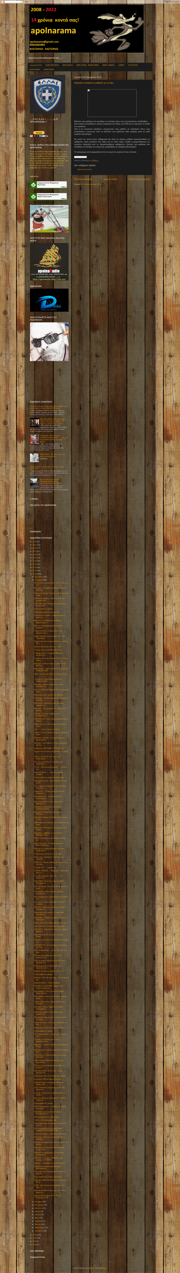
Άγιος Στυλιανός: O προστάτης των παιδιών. (49, 926)
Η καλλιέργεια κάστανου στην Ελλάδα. (48, 854)
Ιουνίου (37, 1215)
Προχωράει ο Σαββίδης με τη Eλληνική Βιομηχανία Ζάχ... (48, 834)
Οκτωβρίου (38, 1202)
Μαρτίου (38, 1224)
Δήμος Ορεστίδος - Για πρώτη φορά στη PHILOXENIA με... (48, 844)
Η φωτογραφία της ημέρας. (43, 1031)
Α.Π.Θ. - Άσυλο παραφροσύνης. (45, 1120)
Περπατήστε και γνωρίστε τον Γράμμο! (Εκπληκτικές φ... (48, 1113)
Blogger (103, 1268)
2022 (34, 541)
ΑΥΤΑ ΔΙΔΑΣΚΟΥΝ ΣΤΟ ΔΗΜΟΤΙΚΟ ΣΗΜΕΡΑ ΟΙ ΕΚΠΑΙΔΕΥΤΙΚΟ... (48, 1129)
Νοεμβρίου (38, 580)
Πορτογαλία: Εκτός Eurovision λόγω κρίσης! (50, 1076)
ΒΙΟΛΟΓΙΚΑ (68, 65)
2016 (34, 561)
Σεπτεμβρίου (39, 1205)
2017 (34, 558)
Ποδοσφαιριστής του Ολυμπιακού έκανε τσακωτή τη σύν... (48, 967)
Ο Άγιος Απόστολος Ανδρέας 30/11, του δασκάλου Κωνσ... (48, 632)
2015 (34, 564)
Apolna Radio (34, 69)
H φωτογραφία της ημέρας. (43, 609)
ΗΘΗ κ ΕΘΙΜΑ (109, 65)
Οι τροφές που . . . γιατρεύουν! (45, 867)
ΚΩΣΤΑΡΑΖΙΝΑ (52, 65)
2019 (34, 551)
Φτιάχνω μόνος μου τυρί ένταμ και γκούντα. (49, 1028)
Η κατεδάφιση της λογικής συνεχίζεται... (48, 1177)
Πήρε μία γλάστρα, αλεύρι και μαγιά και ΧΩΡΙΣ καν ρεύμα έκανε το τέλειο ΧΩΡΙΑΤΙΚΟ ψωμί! (48, 407)
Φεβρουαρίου (39, 1227)
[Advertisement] (48, 380)
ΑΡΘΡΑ (121, 65)
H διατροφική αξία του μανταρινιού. (47, 612)
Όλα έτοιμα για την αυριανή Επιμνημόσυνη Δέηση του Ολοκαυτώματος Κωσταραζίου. (51, 481)
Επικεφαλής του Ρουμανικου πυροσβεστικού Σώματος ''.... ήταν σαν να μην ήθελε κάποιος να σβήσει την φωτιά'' (53, 439)
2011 (34, 1235)
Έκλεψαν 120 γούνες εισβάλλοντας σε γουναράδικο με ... (47, 715)
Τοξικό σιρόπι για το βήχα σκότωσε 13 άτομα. (50, 923)
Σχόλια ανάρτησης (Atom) (92, 184)
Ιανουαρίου (38, 1231)
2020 (34, 548)
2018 (34, 554)
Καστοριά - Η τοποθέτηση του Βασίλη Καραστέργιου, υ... (47, 621)
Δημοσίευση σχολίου (84, 169)
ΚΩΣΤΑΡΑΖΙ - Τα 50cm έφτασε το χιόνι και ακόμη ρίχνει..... (52, 455)
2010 (34, 1238)
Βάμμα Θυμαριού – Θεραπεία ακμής (47, 983)
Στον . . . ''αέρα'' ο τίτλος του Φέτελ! (47, 729)
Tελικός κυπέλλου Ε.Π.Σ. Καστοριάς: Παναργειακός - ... (47, 758)
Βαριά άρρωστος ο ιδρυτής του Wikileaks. (49, 695)
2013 (34, 571)
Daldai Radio (49, 69)
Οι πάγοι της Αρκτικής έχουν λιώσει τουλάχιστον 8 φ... (47, 1040)
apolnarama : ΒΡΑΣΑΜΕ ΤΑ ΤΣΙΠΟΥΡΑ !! (49, 748)
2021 (34, 545)
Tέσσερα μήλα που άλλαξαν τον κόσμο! (48, 650)
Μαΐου (37, 1218)
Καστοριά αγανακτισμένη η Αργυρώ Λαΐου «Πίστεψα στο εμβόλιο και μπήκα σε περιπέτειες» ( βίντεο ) (52, 421)
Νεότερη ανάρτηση (83, 179)
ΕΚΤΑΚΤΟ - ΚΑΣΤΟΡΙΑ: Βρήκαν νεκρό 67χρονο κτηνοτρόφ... (48, 987)
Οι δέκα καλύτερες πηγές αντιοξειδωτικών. (49, 777)
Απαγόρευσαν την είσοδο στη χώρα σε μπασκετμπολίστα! (47, 808)
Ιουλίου (37, 1211)
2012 (34, 574)
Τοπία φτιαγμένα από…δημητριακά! (46, 1117)
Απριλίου (38, 1221)
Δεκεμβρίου (39, 577)
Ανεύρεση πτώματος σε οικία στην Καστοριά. (50, 1134)
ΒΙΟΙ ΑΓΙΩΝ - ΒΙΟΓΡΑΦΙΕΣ (88, 65)
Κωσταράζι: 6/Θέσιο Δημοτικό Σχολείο (47, 1079)
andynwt (91, 1268)
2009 (34, 1241)
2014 (34, 567)
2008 (34, 1245)
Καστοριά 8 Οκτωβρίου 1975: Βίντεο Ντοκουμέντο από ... (47, 1197)
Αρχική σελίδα (36, 65)
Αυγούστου (39, 1208)
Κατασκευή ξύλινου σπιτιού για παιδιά (47, 647)
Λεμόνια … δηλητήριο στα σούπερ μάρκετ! (49, 1163)
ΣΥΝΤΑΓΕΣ (133, 65)
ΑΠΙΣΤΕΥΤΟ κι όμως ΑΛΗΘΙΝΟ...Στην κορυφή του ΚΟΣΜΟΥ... (48, 1159)
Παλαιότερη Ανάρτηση (139, 179)
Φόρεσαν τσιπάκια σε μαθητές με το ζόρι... (94, 83)
